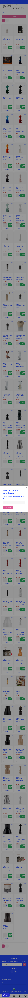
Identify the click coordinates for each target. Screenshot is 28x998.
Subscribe (8, 507)
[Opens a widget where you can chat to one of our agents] (6, 995)
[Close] (26, 487)
